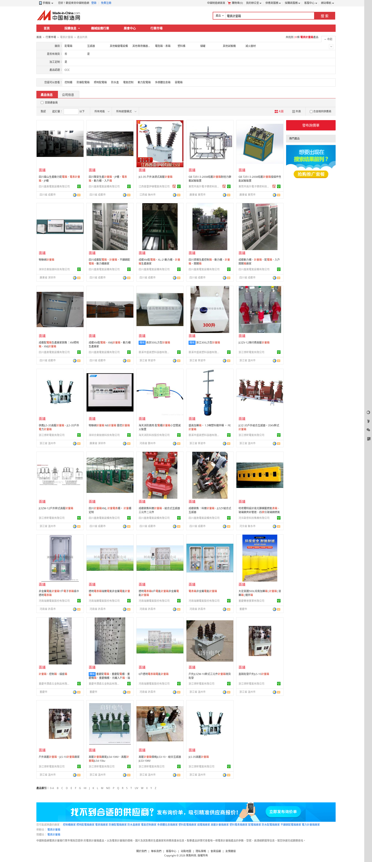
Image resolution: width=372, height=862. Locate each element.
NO (108, 788)
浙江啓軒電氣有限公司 (251, 352)
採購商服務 (291, 3)
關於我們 (141, 851)
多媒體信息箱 (162, 82)
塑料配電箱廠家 (187, 824)
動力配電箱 (144, 82)
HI (85, 788)
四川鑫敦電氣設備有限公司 (54, 186)
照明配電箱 (100, 82)
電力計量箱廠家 (311, 824)
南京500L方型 (158, 342)
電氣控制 (128, 82)
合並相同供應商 (322, 111)
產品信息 (47, 95)
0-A (52, 788)
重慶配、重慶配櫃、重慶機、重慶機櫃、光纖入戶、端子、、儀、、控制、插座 (109, 679)
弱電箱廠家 (203, 824)
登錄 (93, 3)
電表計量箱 (53, 829)
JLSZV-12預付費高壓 (254, 342)
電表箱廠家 (101, 824)
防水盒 (115, 82)
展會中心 (130, 28)
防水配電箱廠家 (271, 824)
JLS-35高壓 (199, 757)
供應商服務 (271, 3)
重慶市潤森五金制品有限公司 (55, 684)
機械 (142, 342)
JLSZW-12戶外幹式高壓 (56, 508)
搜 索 (325, 16)
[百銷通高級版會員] (174, 186)
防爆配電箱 (83, 82)
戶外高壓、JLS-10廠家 (59, 757)
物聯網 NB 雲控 (109, 425)
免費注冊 (106, 3)
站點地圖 (186, 851)
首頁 (47, 28)
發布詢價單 (310, 125)
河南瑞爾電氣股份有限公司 (54, 601)
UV (136, 788)
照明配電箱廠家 (85, 824)
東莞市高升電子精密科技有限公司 (205, 186)
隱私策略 (201, 851)
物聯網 (46, 260)
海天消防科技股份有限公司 (154, 435)
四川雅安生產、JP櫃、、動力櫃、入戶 (108, 179)
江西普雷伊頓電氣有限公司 (154, 186)
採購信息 (70, 28)
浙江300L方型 (208, 342)
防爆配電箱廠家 (118, 824)
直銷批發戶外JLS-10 (254, 674)
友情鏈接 (230, 851)
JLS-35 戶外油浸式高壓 (155, 177)
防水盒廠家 (133, 824)
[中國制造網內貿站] (59, 15)
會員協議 (216, 851)
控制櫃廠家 (69, 824)
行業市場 (156, 28)
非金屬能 (203, 591)
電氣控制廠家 (149, 824)
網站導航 (326, 3)
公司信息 (68, 95)
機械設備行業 (100, 28)
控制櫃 (68, 82)
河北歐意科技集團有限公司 (254, 518)
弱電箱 (179, 82)
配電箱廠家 (254, 824)
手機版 (46, 3)
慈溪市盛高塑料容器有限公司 (155, 352)
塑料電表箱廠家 (238, 824)
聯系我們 (156, 851)
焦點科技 (191, 855)
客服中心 (309, 3)
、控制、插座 (53, 674)
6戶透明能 (154, 674)
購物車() (237, 3)
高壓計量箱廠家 (220, 824)
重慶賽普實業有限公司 (251, 601)
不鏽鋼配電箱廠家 (291, 824)
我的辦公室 (252, 3)
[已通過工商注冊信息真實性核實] (79, 186)
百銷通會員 (51, 102)
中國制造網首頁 (216, 3)
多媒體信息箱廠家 (167, 824)
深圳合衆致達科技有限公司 (54, 269)
